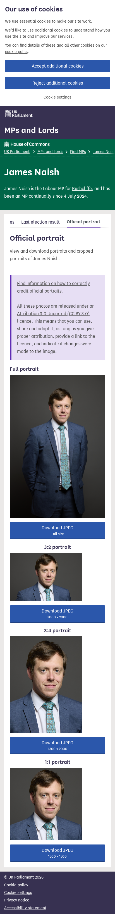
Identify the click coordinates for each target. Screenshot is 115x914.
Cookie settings (57, 97)
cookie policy (16, 51)
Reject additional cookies (57, 83)
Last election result (40, 222)
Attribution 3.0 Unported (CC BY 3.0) (53, 313)
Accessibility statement (25, 908)
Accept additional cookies (57, 66)
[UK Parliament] (18, 113)
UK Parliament (17, 151)
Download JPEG (57, 530)
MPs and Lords (31, 130)
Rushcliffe (82, 188)
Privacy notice (16, 900)
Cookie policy (16, 885)
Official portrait (83, 222)
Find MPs (78, 151)
